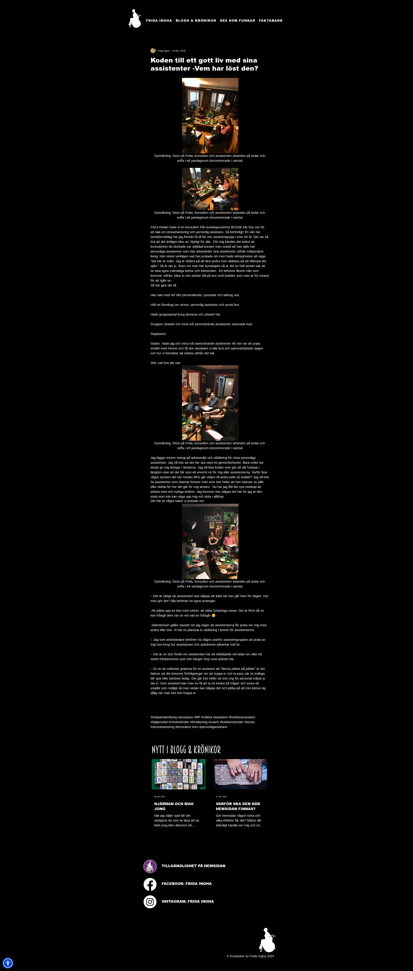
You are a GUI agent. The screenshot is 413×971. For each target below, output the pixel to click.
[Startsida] (134, 18)
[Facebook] (150, 884)
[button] (8, 963)
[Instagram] (150, 901)
